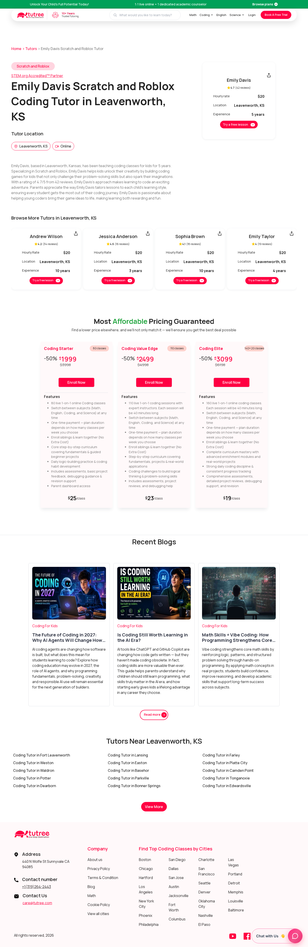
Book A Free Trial (276, 15)
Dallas (174, 868)
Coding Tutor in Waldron (33, 770)
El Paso (204, 924)
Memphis (235, 892)
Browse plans (262, 4)
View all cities (98, 913)
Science (235, 15)
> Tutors (29, 48)
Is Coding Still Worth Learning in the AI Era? (152, 637)
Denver (204, 892)
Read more (152, 714)
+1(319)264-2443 (36, 886)
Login (252, 15)
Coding (205, 15)
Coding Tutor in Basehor (128, 770)
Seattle (204, 883)
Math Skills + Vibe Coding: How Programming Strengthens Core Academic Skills (237, 637)
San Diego (177, 859)
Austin (174, 886)
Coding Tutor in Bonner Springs (134, 785)
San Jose (176, 877)
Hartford (146, 877)
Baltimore (236, 910)
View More (154, 806)
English (221, 15)
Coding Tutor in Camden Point (228, 770)
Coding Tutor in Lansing (128, 755)
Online (65, 146)
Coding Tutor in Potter (32, 778)
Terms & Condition (102, 877)
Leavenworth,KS (33, 146)
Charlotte (206, 859)
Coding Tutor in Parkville (128, 778)
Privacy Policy (98, 868)
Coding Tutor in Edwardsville (226, 785)
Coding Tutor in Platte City (225, 762)
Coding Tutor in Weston (33, 762)
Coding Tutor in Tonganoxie (226, 778)
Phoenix (145, 915)
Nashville (205, 915)
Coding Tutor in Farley (221, 755)
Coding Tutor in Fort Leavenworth (41, 755)
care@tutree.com (37, 902)
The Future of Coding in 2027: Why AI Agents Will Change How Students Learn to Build (67, 637)
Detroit (234, 883)
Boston (145, 859)
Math (193, 15)
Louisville (235, 901)
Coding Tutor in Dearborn (34, 785)
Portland (235, 874)
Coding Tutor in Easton (127, 762)
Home (16, 48)
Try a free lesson (235, 124)
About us (94, 859)
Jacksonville (178, 895)
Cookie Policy (98, 904)
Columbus (177, 919)
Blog (91, 886)
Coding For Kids (45, 625)
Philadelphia (149, 924)
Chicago (146, 868)
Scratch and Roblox (33, 66)
